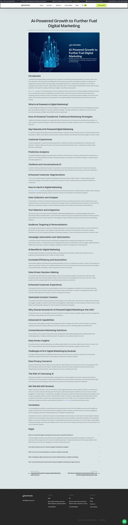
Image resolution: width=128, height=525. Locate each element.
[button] (64, 435)
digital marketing (36, 190)
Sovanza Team (31, 30)
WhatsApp (85, 1)
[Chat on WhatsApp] (124, 521)
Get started (62, 1)
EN (85, 5)
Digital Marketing (69, 30)
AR (82, 5)
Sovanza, (32, 91)
